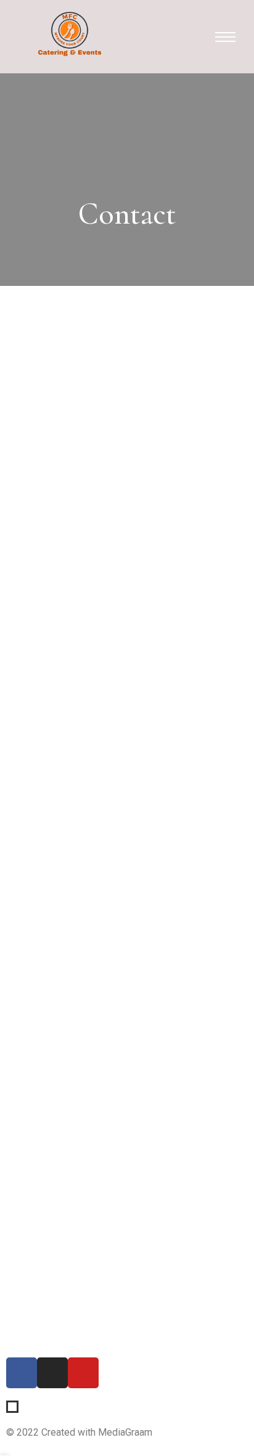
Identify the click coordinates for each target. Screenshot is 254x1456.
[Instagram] (52, 1372)
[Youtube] (83, 1372)
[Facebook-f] (21, 1372)
